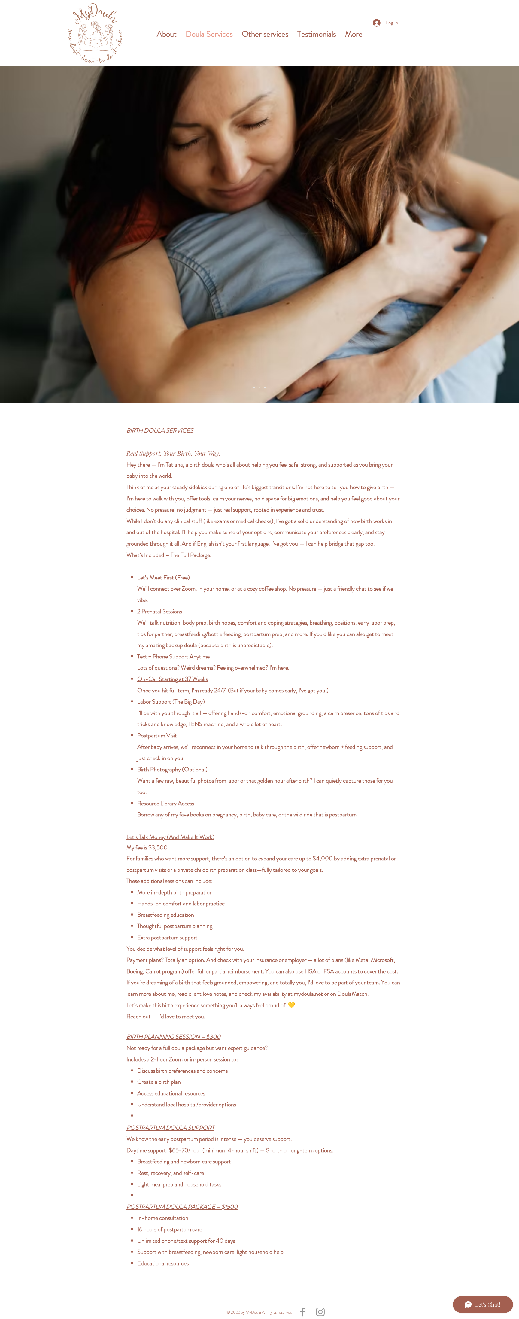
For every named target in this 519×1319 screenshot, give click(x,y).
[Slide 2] (259, 387)
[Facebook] (302, 1312)
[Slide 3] (254, 387)
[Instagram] (320, 1312)
